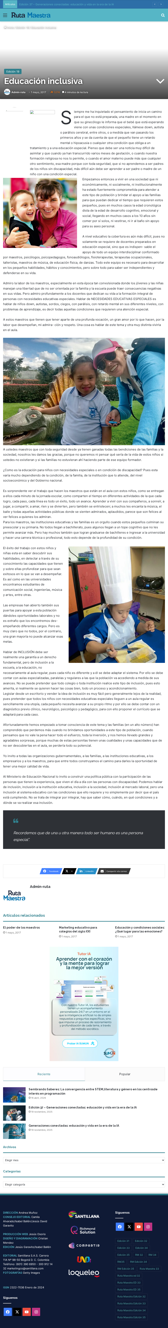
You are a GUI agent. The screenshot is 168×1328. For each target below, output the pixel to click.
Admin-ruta (18, 92)
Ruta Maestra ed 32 (128, 1275)
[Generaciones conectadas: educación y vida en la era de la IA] (14, 1131)
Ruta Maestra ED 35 (128, 1289)
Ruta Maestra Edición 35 (131, 1317)
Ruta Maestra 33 (149, 1268)
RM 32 (139, 1254)
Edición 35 (123, 1254)
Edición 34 (141, 1247)
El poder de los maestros (21, 927)
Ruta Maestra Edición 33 (131, 1303)
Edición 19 (22, 27)
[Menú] (5, 16)
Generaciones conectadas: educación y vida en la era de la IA (74, 1125)
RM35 (120, 1261)
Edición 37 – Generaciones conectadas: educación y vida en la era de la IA (83, 1107)
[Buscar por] (163, 16)
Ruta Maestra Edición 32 (131, 1296)
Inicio (10, 27)
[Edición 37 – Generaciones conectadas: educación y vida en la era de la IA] (14, 1113)
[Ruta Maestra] (30, 15)
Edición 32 (141, 1240)
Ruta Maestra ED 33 (129, 1282)
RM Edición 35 (125, 1268)
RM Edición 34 (138, 1261)
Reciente (43, 1074)
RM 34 (152, 1254)
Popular (125, 1074)
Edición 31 (123, 1240)
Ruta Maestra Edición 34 (131, 1310)
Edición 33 (123, 1247)
